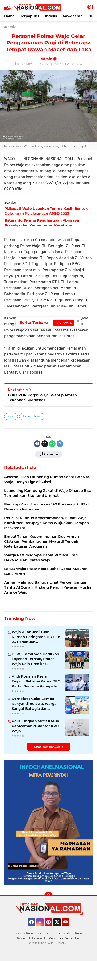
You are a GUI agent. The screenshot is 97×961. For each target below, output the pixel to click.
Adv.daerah (72, 16)
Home (9, 16)
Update (65, 322)
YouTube (69, 928)
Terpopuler (29, 16)
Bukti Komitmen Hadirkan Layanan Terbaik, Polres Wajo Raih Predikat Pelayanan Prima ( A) (35, 659)
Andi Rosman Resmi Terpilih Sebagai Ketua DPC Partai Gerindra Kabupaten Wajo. (36, 681)
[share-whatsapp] (52, 443)
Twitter (59, 928)
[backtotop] (48, 896)
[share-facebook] (37, 443)
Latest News (31, 416)
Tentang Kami (73, 933)
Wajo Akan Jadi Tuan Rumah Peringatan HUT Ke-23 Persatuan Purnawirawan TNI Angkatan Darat (36, 637)
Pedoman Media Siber (64, 938)
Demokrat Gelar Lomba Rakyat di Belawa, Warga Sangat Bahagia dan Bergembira (34, 703)
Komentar (50, 454)
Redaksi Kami (24, 933)
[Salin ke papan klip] (60, 443)
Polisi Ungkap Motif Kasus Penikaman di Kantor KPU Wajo (35, 726)
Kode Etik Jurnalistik (31, 938)
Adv (11, 416)
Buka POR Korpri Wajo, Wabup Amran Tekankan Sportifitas (42, 397)
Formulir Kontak (48, 933)
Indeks (51, 16)
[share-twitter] (44, 443)
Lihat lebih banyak (47, 747)
